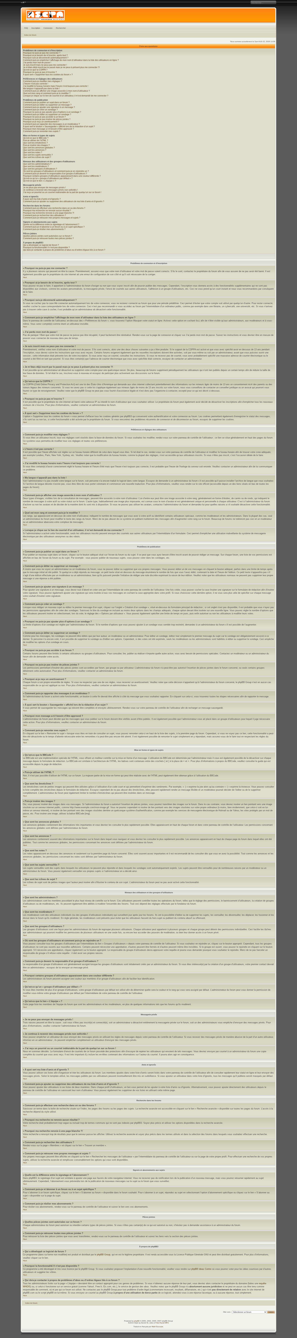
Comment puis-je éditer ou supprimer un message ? (47, 105)
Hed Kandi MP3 (162, 1323)
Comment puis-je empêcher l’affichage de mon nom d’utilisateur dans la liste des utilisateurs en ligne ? (71, 60)
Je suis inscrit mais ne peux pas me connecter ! (45, 65)
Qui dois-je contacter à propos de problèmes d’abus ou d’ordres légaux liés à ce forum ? (64, 250)
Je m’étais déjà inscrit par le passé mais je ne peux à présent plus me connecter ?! (61, 67)
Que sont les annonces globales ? (39, 147)
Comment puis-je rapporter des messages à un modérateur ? (51, 124)
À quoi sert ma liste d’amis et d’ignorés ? (42, 199)
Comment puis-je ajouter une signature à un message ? (49, 107)
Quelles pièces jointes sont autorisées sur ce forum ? (47, 236)
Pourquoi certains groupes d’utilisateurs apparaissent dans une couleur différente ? (62, 176)
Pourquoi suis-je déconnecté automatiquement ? (45, 58)
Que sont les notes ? (32, 152)
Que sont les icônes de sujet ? (37, 157)
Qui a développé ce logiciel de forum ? (41, 245)
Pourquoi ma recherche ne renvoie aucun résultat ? (47, 210)
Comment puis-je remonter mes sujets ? (41, 131)
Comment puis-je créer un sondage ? (40, 109)
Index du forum (30, 35)
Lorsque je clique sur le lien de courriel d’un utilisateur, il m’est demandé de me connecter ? (65, 96)
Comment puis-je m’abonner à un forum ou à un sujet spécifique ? (54, 227)
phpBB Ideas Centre (201, 1269)
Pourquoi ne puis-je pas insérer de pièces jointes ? (46, 119)
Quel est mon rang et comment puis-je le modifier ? (46, 93)
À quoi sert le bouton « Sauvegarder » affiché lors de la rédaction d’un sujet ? (59, 126)
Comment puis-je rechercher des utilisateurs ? (44, 215)
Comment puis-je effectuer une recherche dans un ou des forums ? (54, 208)
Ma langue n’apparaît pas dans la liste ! (41, 88)
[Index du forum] (148, 16)
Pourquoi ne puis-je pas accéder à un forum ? (44, 117)
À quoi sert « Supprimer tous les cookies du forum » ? (48, 74)
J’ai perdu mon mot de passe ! (37, 62)
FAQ (26, 28)
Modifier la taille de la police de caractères (23, 2)
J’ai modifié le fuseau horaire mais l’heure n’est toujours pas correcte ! (55, 86)
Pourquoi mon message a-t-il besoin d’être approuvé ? (48, 129)
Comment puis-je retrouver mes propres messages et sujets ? (51, 218)
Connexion (47, 28)
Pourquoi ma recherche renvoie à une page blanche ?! (48, 213)
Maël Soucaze (157, 1327)
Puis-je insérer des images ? (36, 145)
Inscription (35, 28)
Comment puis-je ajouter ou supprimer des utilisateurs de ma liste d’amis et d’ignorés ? (63, 201)
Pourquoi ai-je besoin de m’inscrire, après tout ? (45, 55)
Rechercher (61, 28)
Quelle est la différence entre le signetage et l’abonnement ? (51, 224)
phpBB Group (103, 1254)
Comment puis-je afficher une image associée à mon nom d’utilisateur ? (56, 91)
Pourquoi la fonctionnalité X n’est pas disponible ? (46, 247)
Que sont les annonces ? (34, 150)
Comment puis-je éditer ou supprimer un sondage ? (47, 114)
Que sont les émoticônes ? (35, 143)
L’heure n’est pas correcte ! (35, 83)
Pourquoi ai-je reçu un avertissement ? (41, 121)
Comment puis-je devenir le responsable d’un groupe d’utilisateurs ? (55, 173)
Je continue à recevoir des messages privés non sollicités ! (50, 190)
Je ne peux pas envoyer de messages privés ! (44, 187)
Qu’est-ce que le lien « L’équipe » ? (39, 181)
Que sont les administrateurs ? (37, 164)
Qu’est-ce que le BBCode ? (35, 138)
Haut (25, 277)
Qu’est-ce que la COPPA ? (35, 70)
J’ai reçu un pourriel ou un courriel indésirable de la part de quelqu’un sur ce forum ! (62, 192)
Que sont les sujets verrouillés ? (38, 155)
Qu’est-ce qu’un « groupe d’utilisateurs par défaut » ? (48, 178)
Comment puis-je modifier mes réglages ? (42, 81)
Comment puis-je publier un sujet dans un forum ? (46, 102)
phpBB (137, 1321)
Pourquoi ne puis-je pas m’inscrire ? (40, 72)
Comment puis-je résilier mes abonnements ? (44, 229)
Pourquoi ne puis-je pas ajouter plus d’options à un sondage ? (52, 112)
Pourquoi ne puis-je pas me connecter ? (41, 53)
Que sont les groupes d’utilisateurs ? (40, 169)
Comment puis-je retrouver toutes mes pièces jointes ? (48, 238)
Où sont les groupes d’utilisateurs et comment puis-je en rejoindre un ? (56, 171)
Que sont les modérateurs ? (36, 166)
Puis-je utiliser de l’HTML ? (35, 140)
